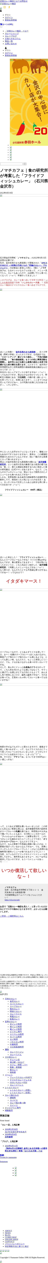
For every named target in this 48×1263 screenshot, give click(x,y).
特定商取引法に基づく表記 (17, 1246)
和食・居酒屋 (16, 1067)
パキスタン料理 (17, 1042)
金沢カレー (15, 1001)
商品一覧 (9, 41)
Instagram (4, 1162)
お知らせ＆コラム (13, 39)
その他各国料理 (17, 1047)
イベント (9, 1075)
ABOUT (8, 1231)
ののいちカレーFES (18, 1082)
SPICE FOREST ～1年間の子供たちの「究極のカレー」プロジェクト (23, 265)
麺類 (7, 1049)
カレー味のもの (12, 1095)
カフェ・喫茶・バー (19, 1065)
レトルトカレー (12, 1088)
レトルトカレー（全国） (21, 1093)
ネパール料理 (16, 1037)
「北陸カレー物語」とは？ (17, 31)
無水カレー (15, 1009)
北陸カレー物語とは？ (10, 1)
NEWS (8, 1233)
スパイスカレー (17, 1004)
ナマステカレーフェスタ (21, 1080)
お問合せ (24, 1)
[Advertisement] (24, 1202)
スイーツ (14, 1105)
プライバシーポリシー (15, 1244)
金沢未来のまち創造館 (25, 352)
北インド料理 (16, 1024)
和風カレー (15, 1016)
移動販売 (9, 1110)
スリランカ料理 (17, 1034)
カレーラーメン (17, 1052)
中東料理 (14, 1044)
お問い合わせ (11, 44)
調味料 (13, 1098)
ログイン (9, 17)
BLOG (7, 1235)
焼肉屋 (13, 1072)
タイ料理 (14, 1039)
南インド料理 (16, 1027)
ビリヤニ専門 (16, 1032)
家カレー (14, 1070)
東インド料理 (16, 1029)
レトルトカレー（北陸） (21, 1090)
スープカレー (16, 1006)
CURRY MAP (10, 1237)
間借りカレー (16, 1011)
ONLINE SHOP (11, 1239)
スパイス (14, 1100)
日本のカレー (11, 999)
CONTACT (9, 1242)
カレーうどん (16, 1055)
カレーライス (16, 1014)
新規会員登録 (11, 20)
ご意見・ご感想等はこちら (12, 916)
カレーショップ (12, 34)
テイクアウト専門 (13, 1108)
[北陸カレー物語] (8, 4)
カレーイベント (17, 1085)
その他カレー (11, 1057)
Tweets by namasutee (8, 1157)
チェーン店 (15, 1060)
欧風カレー (15, 1019)
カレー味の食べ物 (18, 1103)
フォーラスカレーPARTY (21, 1077)
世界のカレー (11, 1022)
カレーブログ (11, 36)
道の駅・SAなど (17, 1062)
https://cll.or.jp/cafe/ (12, 900)
